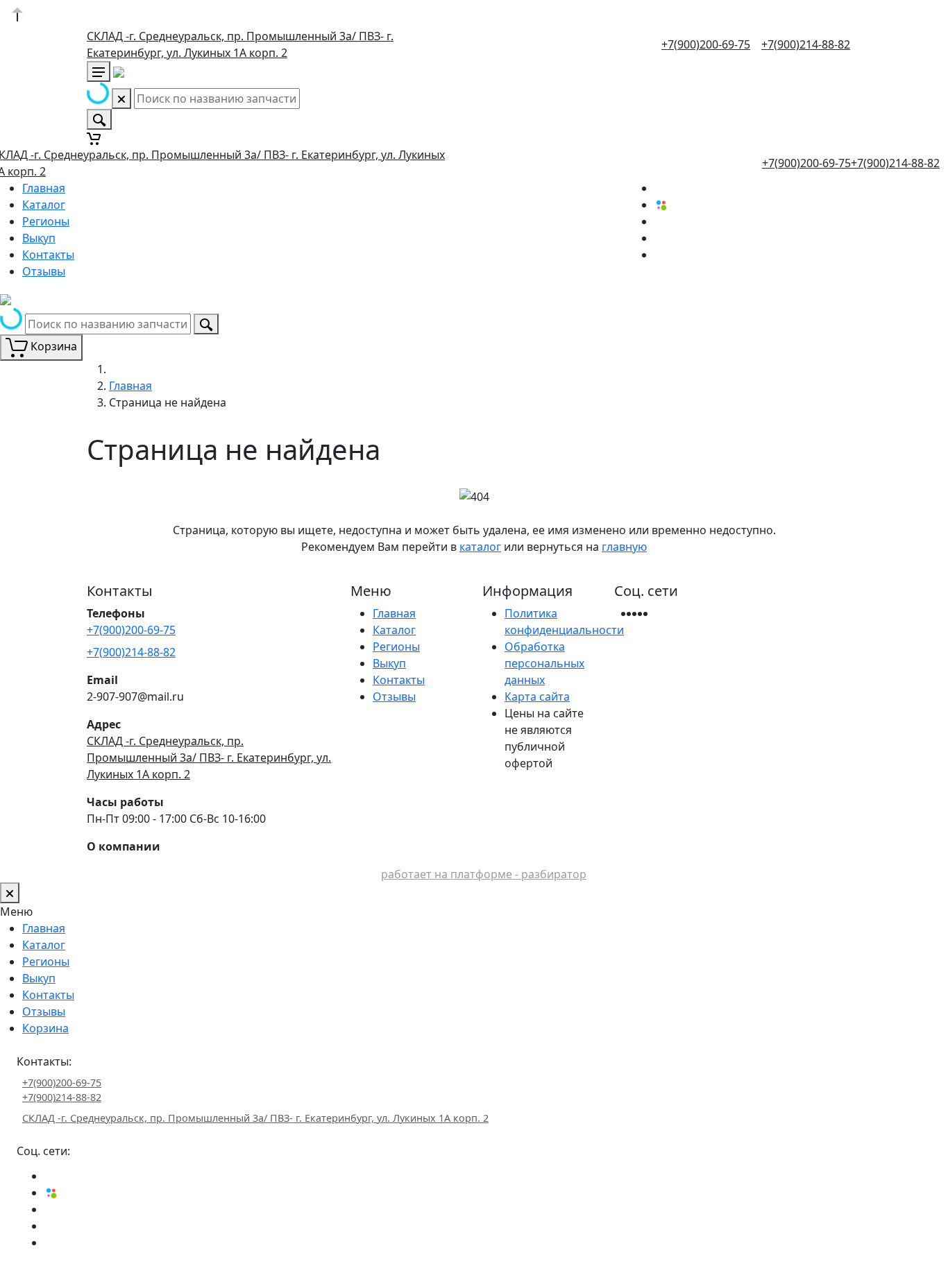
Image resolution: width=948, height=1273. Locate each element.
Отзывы (43, 271)
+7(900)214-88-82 (805, 44)
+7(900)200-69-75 (705, 44)
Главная (43, 188)
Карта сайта (537, 696)
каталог (480, 546)
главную (624, 546)
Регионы (45, 221)
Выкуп (39, 238)
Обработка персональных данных (544, 663)
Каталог (43, 204)
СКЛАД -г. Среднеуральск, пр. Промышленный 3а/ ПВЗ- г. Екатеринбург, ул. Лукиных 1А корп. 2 (209, 757)
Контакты (48, 254)
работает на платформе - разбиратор (483, 874)
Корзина (45, 1028)
